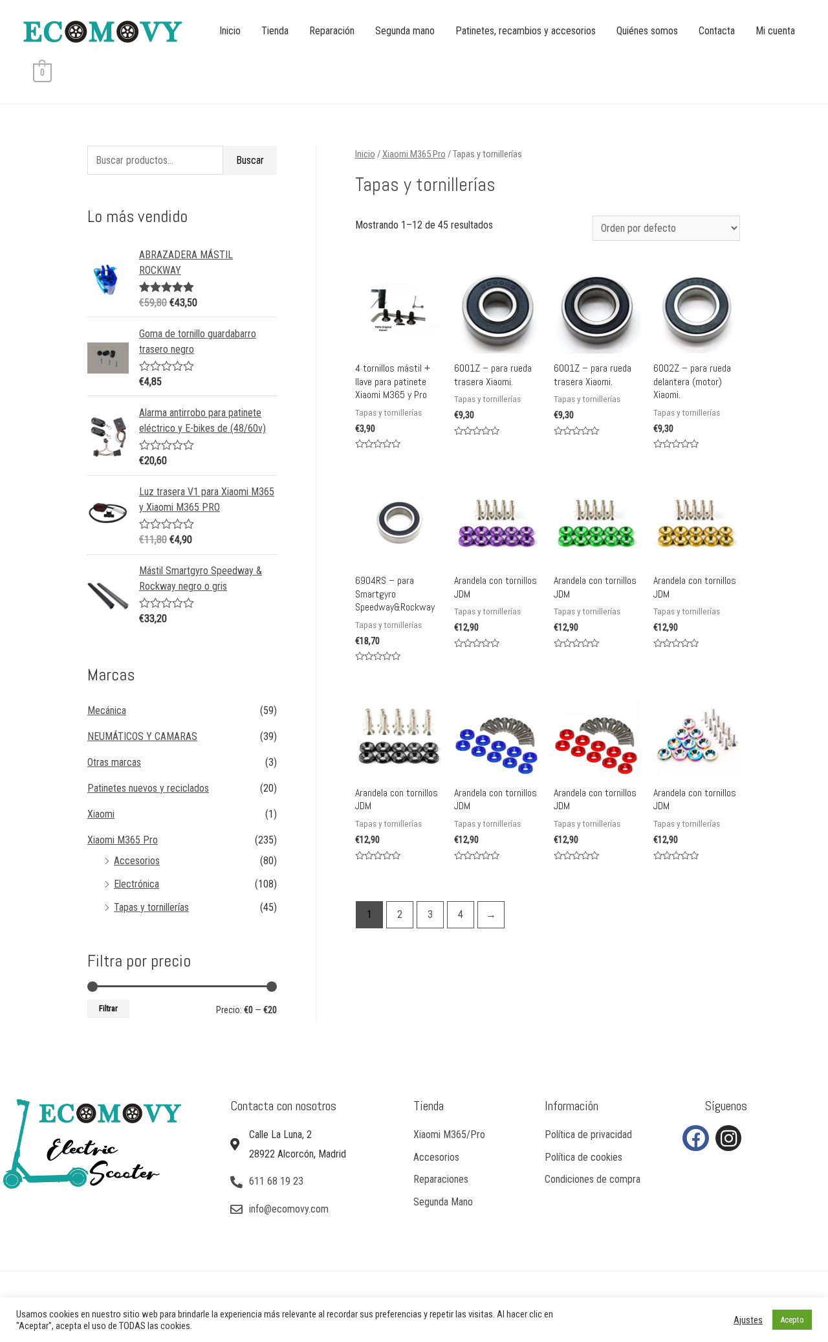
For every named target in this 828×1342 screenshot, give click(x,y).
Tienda (275, 31)
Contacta (717, 31)
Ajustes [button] (748, 1320)
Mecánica (106, 710)
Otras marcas (114, 762)
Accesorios (137, 861)
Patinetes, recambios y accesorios (525, 31)
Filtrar (108, 1008)
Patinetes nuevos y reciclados (148, 788)
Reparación (331, 31)
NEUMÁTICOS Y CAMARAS (142, 736)
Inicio (230, 31)
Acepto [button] (792, 1320)
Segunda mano (405, 31)
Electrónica (136, 884)
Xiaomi (100, 814)
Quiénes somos (647, 31)
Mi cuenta (775, 31)
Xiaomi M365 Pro (122, 840)
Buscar (250, 160)
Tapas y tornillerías (151, 907)
